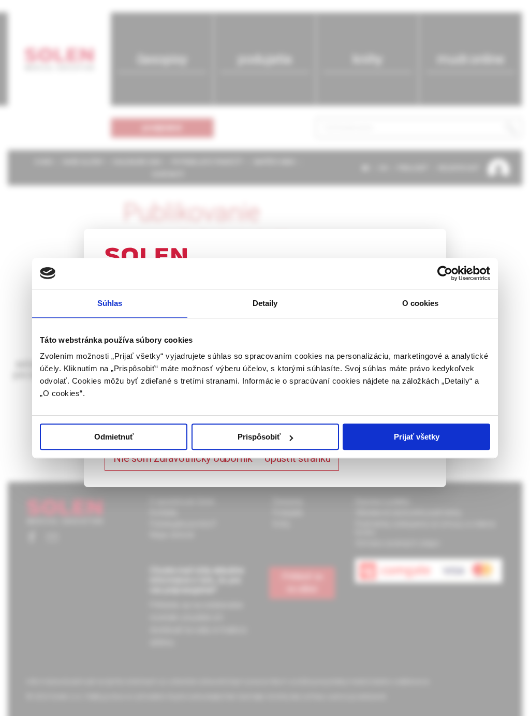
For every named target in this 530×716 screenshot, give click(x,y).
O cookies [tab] (420, 303)
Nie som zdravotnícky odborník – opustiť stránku (221, 458)
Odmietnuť (114, 436)
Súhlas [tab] (110, 303)
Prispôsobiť (259, 436)
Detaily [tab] (265, 303)
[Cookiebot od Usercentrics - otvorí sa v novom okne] (445, 273)
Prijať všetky (416, 436)
